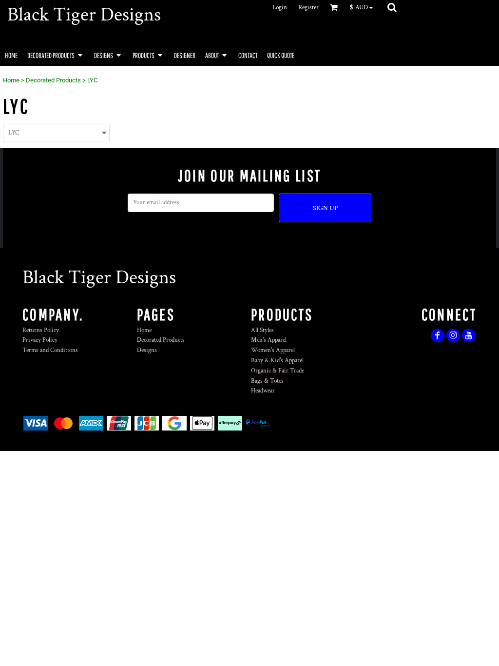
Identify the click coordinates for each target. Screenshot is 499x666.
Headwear (263, 391)
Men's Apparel (269, 340)
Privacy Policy (40, 340)
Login (279, 7)
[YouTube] (469, 335)
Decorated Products (53, 80)
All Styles (262, 330)
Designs (147, 350)
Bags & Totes (267, 381)
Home (11, 80)
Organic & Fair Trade (277, 371)
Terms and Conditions (50, 350)
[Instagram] (453, 335)
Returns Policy (40, 330)
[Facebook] (437, 335)
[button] (364, 7)
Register (308, 7)
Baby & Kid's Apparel (277, 360)
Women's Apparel (273, 350)
